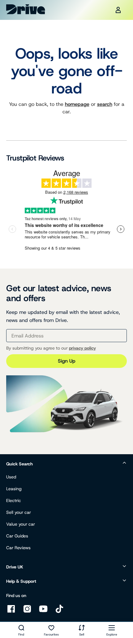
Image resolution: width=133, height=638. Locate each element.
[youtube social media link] (43, 612)
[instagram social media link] (27, 612)
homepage (77, 104)
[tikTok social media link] (59, 612)
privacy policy (82, 348)
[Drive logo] (25, 9)
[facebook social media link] (11, 612)
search (104, 104)
